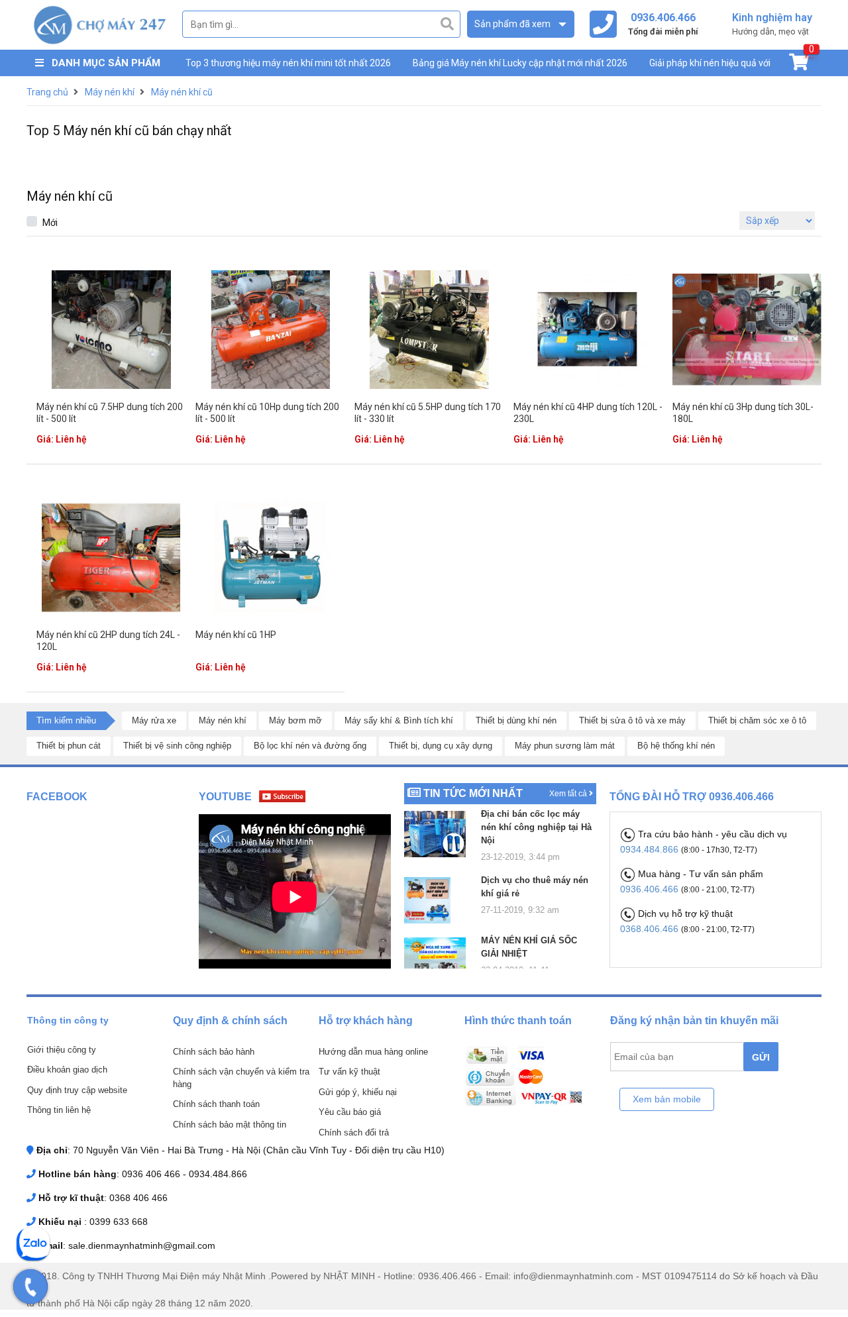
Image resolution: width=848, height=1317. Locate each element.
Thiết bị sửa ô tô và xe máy (632, 720)
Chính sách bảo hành (213, 1052)
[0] (798, 65)
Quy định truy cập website (77, 1090)
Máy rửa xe (154, 720)
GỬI (761, 1057)
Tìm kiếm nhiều (66, 720)
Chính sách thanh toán (216, 1104)
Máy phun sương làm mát (565, 746)
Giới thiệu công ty (61, 1050)
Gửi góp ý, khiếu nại (358, 1092)
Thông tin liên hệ (59, 1110)
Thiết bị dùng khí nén (516, 720)
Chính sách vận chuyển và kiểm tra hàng (241, 1078)
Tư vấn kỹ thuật (349, 1072)
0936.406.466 (650, 889)
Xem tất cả (569, 793)
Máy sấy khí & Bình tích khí (398, 720)
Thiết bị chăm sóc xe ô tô (757, 720)
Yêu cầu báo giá (350, 1112)
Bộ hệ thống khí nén (676, 746)
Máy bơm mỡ (295, 720)
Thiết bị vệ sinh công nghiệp (177, 746)
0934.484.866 (650, 849)
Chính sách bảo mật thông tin (229, 1125)
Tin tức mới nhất (473, 793)
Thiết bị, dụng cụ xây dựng (440, 746)
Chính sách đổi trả (354, 1132)
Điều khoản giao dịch (67, 1070)
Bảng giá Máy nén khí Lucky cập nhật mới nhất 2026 (520, 63)
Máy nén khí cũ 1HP (235, 634)
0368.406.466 (650, 928)
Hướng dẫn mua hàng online (373, 1052)
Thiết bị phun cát (68, 746)
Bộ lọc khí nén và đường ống (310, 746)
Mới (50, 222)
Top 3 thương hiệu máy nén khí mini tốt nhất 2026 (288, 63)
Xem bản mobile (667, 1099)
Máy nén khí (222, 720)
